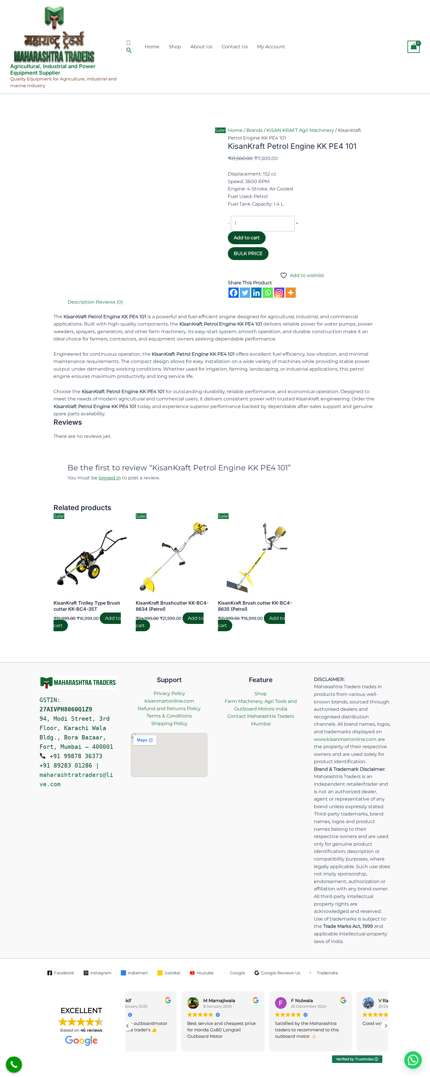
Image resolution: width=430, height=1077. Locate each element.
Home (152, 46)
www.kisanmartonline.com (345, 739)
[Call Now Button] (14, 1065)
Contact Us (235, 46)
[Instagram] (279, 293)
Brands (254, 130)
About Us (201, 46)
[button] (130, 47)
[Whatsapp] (268, 293)
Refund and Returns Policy (169, 708)
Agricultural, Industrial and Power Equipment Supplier (52, 69)
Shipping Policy (169, 723)
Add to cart (247, 237)
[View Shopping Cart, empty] (413, 47)
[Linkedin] (256, 293)
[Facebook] (233, 293)
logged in (110, 478)
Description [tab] (81, 302)
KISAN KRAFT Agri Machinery (300, 130)
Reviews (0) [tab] (109, 302)
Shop (175, 46)
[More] (290, 293)
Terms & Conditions (169, 716)
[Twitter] (245, 293)
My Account (271, 46)
